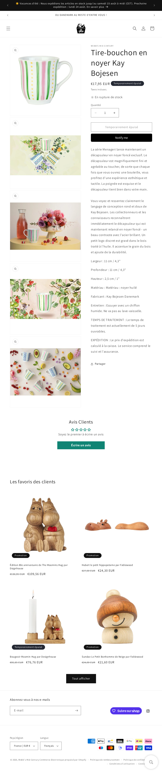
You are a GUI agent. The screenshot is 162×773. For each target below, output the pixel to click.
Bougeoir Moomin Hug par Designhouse (33, 656)
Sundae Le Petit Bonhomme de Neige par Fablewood (112, 656)
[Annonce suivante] (154, 5)
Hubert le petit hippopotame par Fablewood (107, 565)
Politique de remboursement (105, 759)
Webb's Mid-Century (28, 759)
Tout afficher (81, 678)
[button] (8, 28)
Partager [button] (100, 364)
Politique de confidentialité (137, 759)
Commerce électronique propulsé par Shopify (63, 759)
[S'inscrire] (76, 710)
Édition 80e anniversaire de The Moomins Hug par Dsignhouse (39, 567)
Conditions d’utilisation (122, 763)
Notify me (121, 138)
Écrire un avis (81, 445)
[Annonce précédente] (7, 5)
